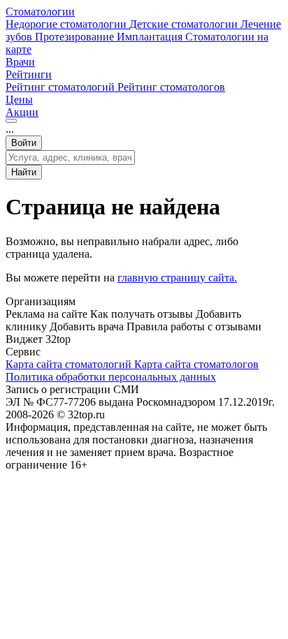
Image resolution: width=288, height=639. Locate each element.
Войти (23, 143)
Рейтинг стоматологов (171, 87)
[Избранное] (11, 121)
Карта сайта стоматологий (70, 364)
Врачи (20, 62)
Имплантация (151, 37)
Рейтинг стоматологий (61, 87)
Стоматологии (40, 11)
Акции (22, 112)
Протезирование (76, 37)
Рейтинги (29, 74)
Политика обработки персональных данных (111, 377)
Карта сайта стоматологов (196, 364)
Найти (23, 172)
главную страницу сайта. (177, 278)
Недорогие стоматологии (67, 24)
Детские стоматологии (184, 24)
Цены (19, 99)
